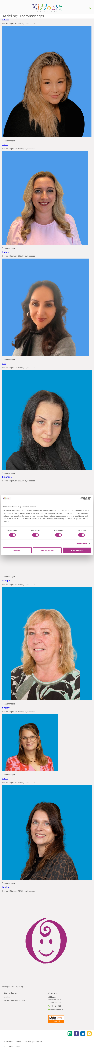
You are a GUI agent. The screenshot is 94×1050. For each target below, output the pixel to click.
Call (85, 7)
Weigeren (17, 550)
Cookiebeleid (38, 1041)
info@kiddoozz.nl (56, 1010)
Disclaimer (28, 1041)
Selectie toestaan (47, 550)
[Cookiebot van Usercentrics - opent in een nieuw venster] (81, 498)
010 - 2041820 (55, 1006)
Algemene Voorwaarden (13, 1041)
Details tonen (81, 543)
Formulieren (10, 993)
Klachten (7, 997)
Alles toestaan (77, 550)
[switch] (35, 535)
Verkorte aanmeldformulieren (15, 1000)
